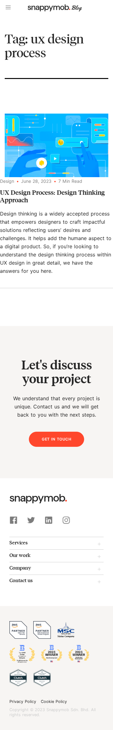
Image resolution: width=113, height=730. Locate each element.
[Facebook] (13, 520)
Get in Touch (56, 439)
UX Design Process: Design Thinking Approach (52, 196)
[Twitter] (31, 520)
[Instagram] (66, 520)
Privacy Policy (22, 702)
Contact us (21, 580)
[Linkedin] (49, 520)
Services (18, 542)
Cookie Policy (54, 702)
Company (20, 567)
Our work (19, 555)
